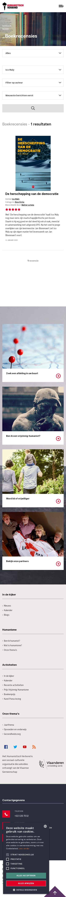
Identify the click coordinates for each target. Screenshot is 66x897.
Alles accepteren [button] (26, 875)
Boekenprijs (9, 694)
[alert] (26, 858)
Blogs (6, 615)
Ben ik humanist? (12, 641)
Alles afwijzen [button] (26, 883)
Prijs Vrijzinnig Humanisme (16, 689)
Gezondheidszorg (12, 734)
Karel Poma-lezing (12, 699)
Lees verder (24, 848)
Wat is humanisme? (13, 645)
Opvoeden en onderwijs (15, 729)
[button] (26, 889)
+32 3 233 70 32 (21, 816)
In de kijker (9, 676)
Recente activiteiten (14, 685)
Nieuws (7, 605)
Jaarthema (9, 725)
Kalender (8, 610)
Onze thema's (10, 650)
